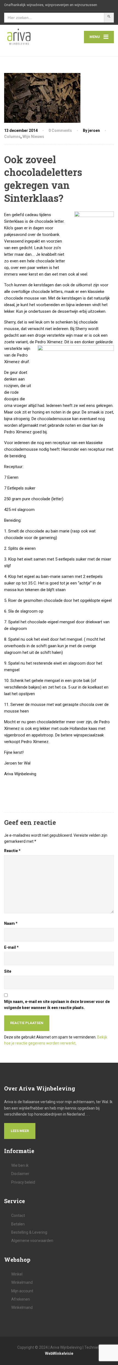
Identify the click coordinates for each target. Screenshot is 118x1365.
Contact (18, 1215)
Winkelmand (22, 1282)
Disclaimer (20, 1173)
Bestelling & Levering (29, 1232)
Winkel (17, 1274)
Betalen (18, 1224)
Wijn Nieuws (33, 136)
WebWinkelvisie (59, 1353)
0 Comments (60, 130)
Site (7, 971)
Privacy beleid (23, 1182)
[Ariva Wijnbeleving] (31, 37)
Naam (11, 923)
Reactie (12, 851)
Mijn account (22, 1291)
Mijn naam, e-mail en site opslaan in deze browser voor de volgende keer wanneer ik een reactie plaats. (57, 1004)
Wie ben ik (20, 1165)
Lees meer (20, 1131)
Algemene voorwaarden (32, 1240)
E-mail (11, 947)
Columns (12, 136)
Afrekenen (20, 1299)
